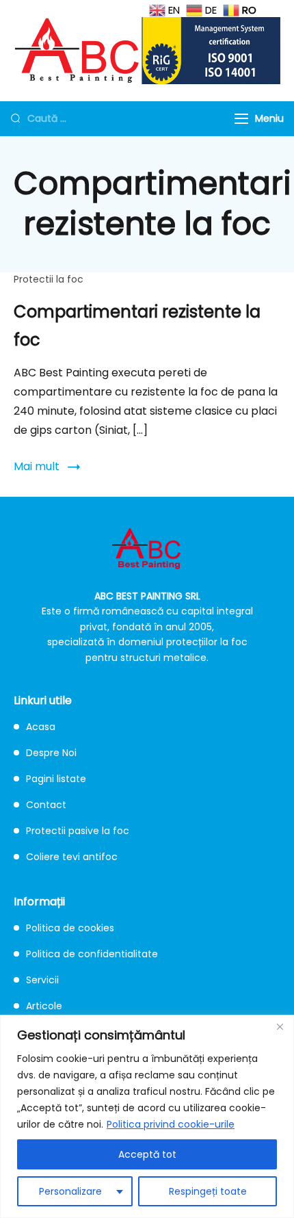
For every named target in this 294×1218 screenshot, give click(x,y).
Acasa (40, 727)
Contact (46, 805)
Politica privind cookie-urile (171, 1124)
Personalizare (70, 1191)
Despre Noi (51, 753)
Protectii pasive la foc (77, 831)
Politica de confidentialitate (92, 954)
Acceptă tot (147, 1154)
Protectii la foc (48, 279)
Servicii (42, 980)
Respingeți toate (208, 1191)
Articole (44, 1006)
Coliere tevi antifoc (72, 857)
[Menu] (241, 119)
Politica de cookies (70, 928)
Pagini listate (56, 779)
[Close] (279, 1026)
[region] (147, 1116)
